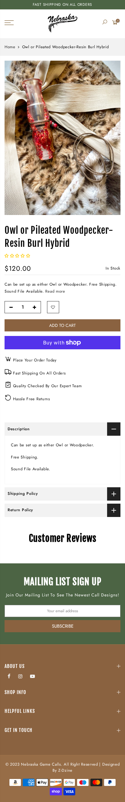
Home (10, 47)
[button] (18, 256)
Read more (54, 291)
